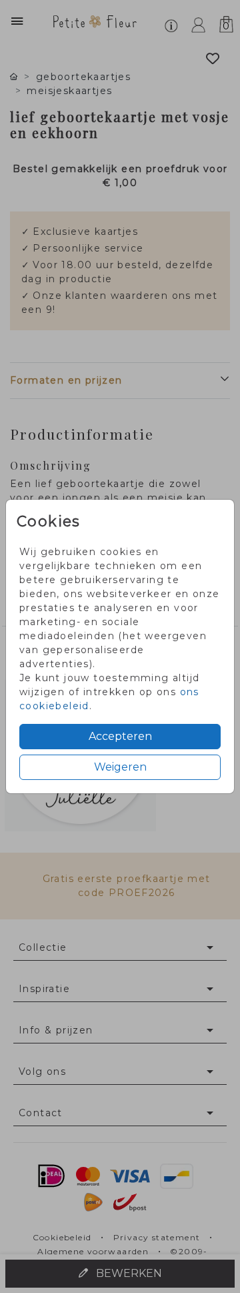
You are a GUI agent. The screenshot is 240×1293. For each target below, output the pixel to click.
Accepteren (120, 736)
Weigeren (120, 767)
